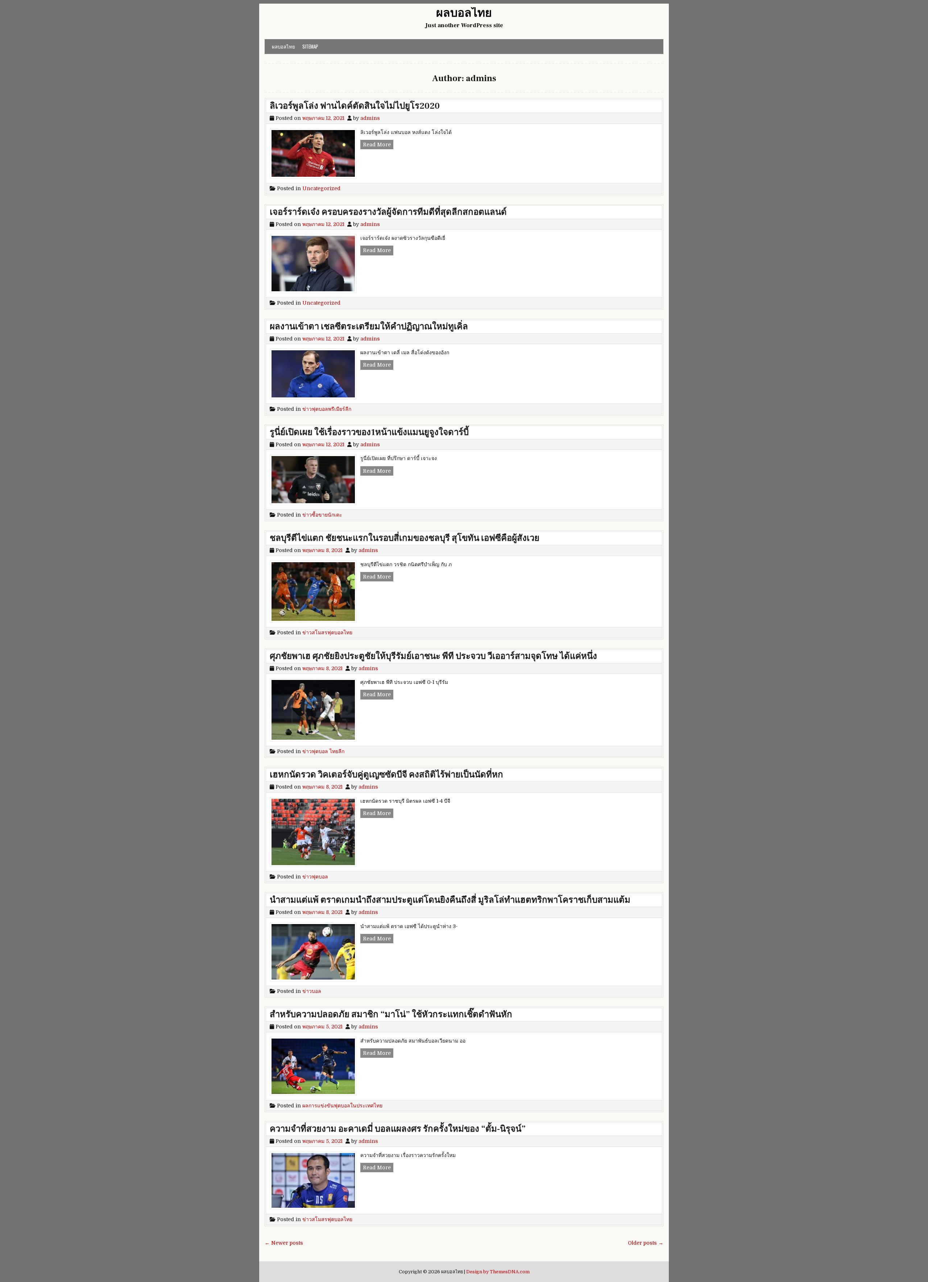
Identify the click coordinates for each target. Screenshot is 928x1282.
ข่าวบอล (311, 991)
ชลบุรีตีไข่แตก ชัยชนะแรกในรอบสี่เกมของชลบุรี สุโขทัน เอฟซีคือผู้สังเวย (404, 538)
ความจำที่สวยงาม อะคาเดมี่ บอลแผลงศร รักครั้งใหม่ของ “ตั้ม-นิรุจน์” (398, 1129)
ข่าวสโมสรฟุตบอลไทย (327, 632)
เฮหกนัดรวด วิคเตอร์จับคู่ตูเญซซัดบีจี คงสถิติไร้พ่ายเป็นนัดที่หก (386, 774)
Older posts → (645, 1243)
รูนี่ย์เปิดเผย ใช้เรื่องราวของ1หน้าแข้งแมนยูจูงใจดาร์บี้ (369, 432)
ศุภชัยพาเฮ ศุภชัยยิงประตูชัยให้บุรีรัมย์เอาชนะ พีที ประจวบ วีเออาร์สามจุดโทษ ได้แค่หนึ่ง (433, 656)
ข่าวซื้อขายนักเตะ (322, 515)
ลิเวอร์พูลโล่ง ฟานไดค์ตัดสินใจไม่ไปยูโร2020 (355, 106)
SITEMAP (310, 46)
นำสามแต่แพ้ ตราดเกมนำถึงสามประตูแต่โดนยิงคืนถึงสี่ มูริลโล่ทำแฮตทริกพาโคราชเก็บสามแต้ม (450, 900)
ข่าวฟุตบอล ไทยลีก (323, 751)
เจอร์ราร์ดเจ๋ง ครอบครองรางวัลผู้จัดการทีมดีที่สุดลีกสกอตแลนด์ (388, 212)
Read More (378, 145)
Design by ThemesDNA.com (498, 1271)
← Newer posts (284, 1243)
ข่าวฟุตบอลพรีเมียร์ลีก (326, 409)
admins (370, 118)
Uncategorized (321, 188)
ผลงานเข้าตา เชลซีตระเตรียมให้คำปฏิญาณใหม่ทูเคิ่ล (369, 326)
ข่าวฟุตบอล (315, 877)
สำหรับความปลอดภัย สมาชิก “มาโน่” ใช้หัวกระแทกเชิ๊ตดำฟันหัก (391, 1014)
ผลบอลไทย (464, 13)
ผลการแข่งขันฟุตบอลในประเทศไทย (342, 1105)
